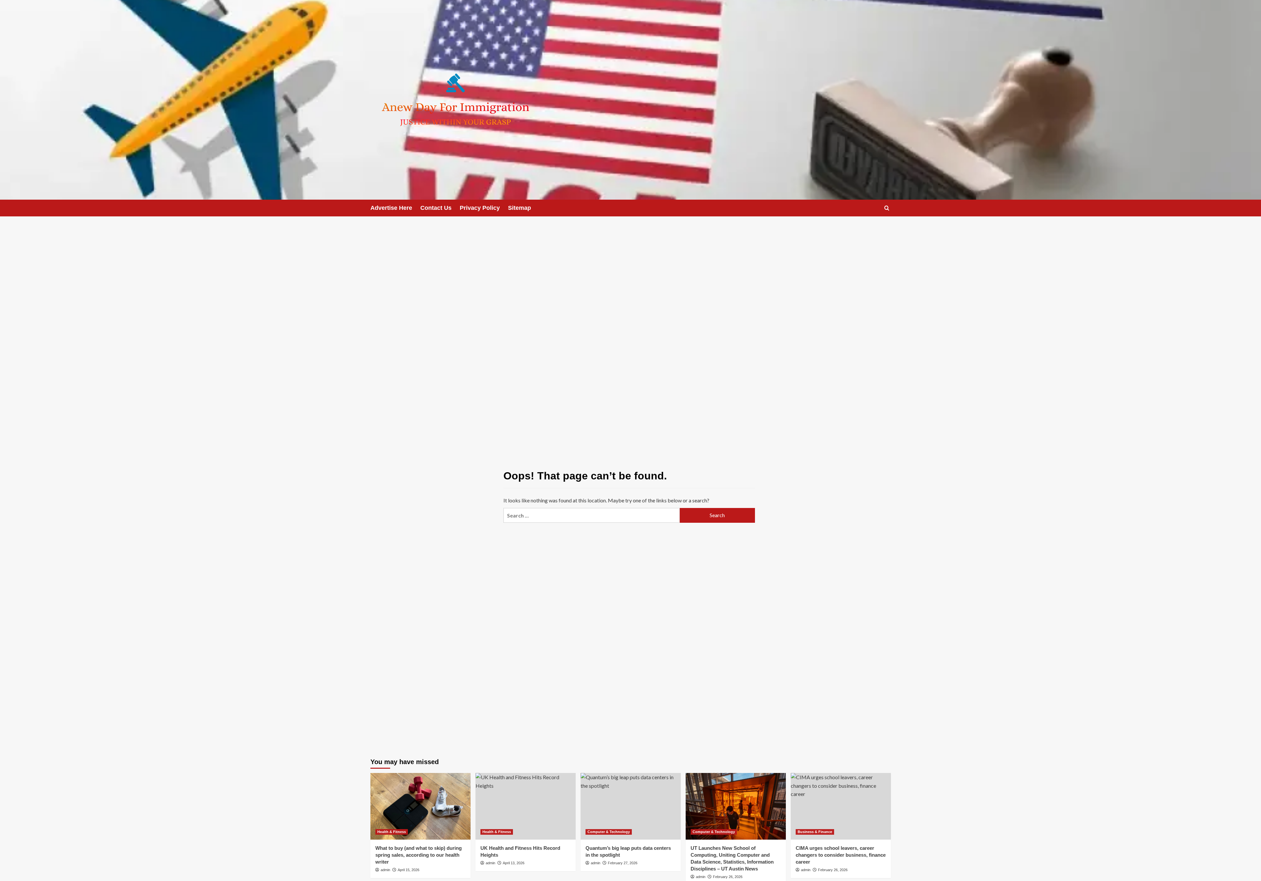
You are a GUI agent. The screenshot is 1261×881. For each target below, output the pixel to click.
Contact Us (436, 208)
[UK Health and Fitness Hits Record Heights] (526, 806)
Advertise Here (391, 208)
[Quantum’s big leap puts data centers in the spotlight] (631, 806)
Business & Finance (815, 832)
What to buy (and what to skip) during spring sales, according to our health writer (418, 855)
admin (385, 870)
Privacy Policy (480, 208)
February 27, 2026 (622, 863)
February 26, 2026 (727, 877)
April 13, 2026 (513, 863)
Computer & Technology (608, 832)
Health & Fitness (391, 832)
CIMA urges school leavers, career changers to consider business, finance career (841, 855)
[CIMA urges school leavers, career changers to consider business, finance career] (841, 806)
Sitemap (519, 208)
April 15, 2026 (408, 870)
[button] (887, 208)
